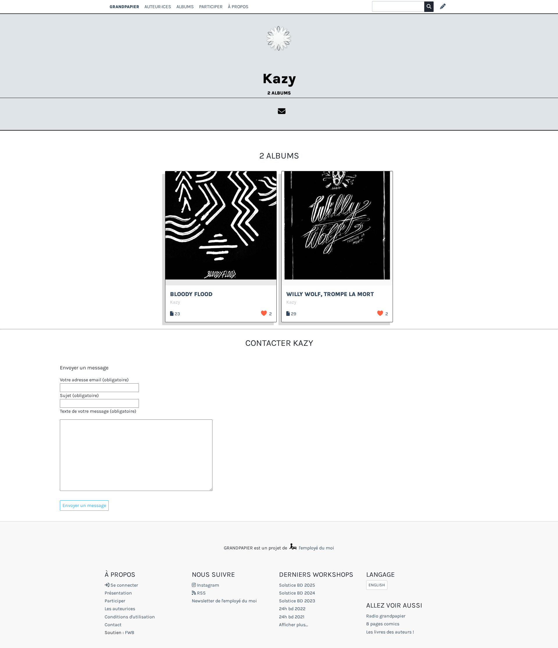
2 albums (279, 93)
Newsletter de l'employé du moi (224, 601)
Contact (113, 624)
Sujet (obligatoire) (79, 395)
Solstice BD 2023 (297, 601)
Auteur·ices (157, 6)
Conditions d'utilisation (130, 616)
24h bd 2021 (291, 616)
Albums (185, 6)
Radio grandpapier (385, 616)
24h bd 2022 (292, 608)
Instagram (207, 585)
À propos (238, 6)
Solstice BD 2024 (297, 593)
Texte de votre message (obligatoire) (98, 411)
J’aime (264, 313)
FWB (129, 632)
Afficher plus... (293, 624)
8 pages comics (382, 623)
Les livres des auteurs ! (390, 632)
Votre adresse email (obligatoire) (94, 379)
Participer (211, 6)
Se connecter (123, 585)
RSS (201, 593)
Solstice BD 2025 (297, 585)
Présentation (118, 593)
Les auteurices (120, 608)
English (377, 585)
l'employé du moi (316, 548)
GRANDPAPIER (124, 6)
